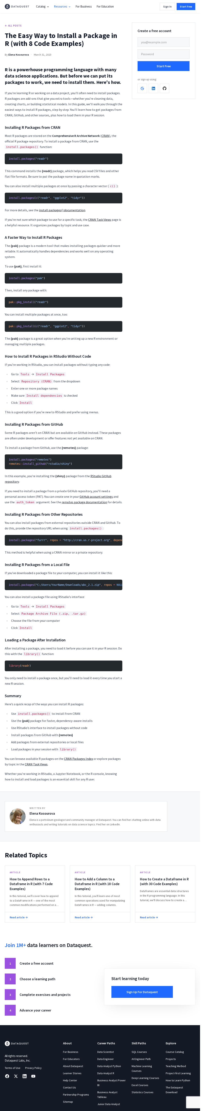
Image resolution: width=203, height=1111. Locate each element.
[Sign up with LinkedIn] (153, 88)
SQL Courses (139, 1052)
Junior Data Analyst (108, 1104)
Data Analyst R (105, 1073)
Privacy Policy (33, 1068)
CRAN (105, 136)
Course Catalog (175, 1052)
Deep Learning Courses (145, 1078)
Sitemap (68, 1101)
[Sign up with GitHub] (164, 88)
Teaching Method (176, 1066)
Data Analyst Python (109, 1066)
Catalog (41, 6)
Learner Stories (72, 1073)
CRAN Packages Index (78, 759)
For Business (84, 6)
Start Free (186, 6)
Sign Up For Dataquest (142, 992)
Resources (60, 6)
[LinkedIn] (24, 1076)
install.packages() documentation (62, 210)
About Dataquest (73, 1066)
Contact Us (69, 1087)
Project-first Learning (178, 1073)
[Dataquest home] (17, 6)
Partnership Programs (76, 1094)
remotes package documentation (84, 502)
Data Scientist (105, 1052)
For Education (105, 6)
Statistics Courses (142, 1092)
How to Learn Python (178, 1080)
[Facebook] (7, 1076)
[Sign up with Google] (142, 88)
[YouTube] (33, 1076)
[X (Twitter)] (15, 1076)
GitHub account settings (96, 497)
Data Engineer (105, 1059)
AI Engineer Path (141, 1059)
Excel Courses (140, 1085)
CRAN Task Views (99, 220)
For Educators (71, 1059)
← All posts (13, 25)
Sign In (167, 6)
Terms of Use (12, 1068)
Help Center (70, 1080)
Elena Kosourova (18, 54)
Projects (171, 1059)
